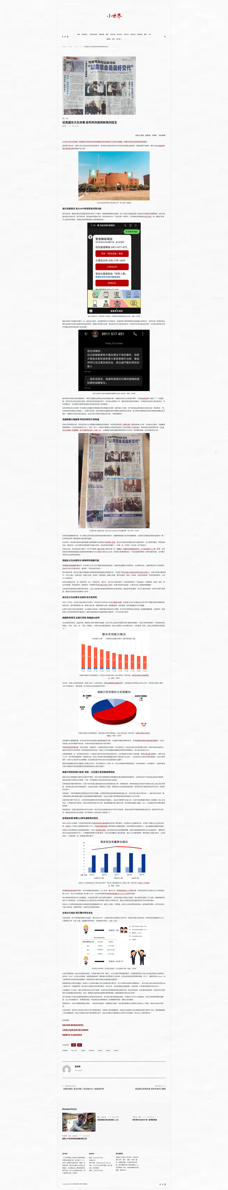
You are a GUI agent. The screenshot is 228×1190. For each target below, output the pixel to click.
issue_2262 (74, 1050)
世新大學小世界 (77, 1184)
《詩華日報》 (126, 424)
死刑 (78, 622)
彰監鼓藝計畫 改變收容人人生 (108, 1120)
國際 (107, 34)
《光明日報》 (134, 427)
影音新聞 (84, 34)
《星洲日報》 (101, 549)
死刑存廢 (100, 1050)
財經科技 (132, 34)
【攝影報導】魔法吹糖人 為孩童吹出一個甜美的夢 (83, 1087)
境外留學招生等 (68, 148)
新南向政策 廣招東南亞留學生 (73, 1025)
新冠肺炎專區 (93, 34)
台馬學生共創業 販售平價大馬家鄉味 (75, 1030)
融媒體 (108, 39)
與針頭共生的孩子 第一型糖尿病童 (144, 1120)
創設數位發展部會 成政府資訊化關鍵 (150, 1087)
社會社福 (112, 34)
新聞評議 (139, 34)
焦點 (78, 34)
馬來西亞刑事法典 (72, 747)
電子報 (118, 39)
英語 (113, 39)
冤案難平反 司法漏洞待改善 (72, 1035)
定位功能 (148, 216)
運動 (145, 34)
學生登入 (85, 1184)
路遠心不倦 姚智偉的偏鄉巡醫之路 (74, 1138)
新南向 (68, 826)
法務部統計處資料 (113, 683)
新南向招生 (91, 1050)
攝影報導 (101, 34)
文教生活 (126, 34)
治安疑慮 (160, 145)
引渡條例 (83, 1050)
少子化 (154, 823)
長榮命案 (108, 1050)
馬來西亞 (144, 398)
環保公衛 (119, 34)
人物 (149, 34)
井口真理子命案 (116, 602)
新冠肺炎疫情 (101, 830)
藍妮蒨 (64, 126)
